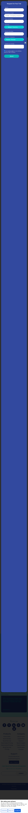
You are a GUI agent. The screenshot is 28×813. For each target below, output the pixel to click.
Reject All (11, 810)
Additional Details (9, 43)
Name (6, 7)
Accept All (17, 810)
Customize (4, 810)
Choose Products (10, 37)
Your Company (9, 19)
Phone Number (9, 31)
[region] (14, 806)
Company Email (9, 13)
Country (7, 24)
